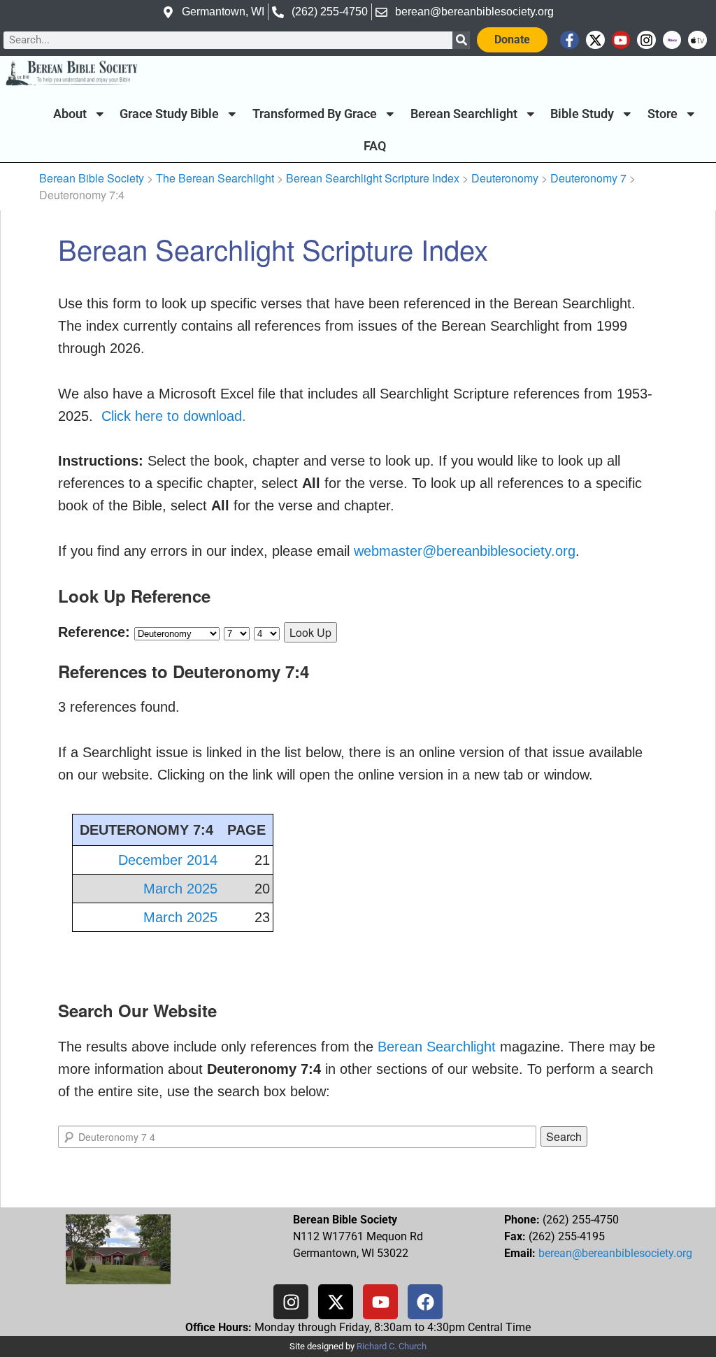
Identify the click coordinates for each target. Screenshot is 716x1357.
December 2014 (167, 860)
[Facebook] (425, 1301)
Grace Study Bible (169, 114)
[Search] (461, 40)
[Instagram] (646, 40)
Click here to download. (173, 416)
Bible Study (582, 114)
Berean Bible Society (91, 178)
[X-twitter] (595, 40)
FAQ (375, 146)
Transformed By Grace (314, 114)
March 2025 (180, 888)
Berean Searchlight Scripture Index (372, 178)
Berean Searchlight (463, 114)
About (70, 114)
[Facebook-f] (569, 40)
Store (662, 114)
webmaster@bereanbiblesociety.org (464, 551)
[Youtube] (621, 40)
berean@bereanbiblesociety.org (615, 1253)
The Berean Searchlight (215, 178)
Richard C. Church (392, 1346)
